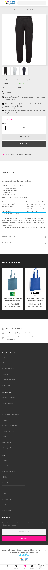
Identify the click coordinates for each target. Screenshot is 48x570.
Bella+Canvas (7, 466)
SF (4, 488)
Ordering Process (9, 368)
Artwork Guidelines (9, 397)
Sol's (4, 494)
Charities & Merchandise (11, 414)
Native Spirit (7, 510)
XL (19, 128)
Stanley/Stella (7, 499)
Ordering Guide (8, 403)
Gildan (5, 477)
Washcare (6, 363)
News (5, 420)
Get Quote (6, 385)
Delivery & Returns (9, 380)
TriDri (5, 505)
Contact (5, 374)
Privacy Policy (8, 448)
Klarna (5, 437)
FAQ (4, 357)
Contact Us (34, 552)
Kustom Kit (6, 482)
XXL (24, 128)
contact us (10, 227)
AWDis (5, 460)
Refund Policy (7, 442)
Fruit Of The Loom (9, 471)
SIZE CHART (10, 92)
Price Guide (7, 409)
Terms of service (8, 431)
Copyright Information (10, 425)
